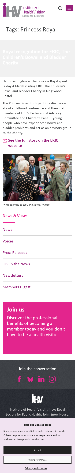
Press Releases (15, 252)
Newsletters (13, 275)
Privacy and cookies (36, 468)
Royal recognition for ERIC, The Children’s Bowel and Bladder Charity (36, 57)
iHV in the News (16, 264)
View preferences (37, 459)
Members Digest (17, 287)
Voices (8, 241)
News (7, 229)
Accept (37, 450)
